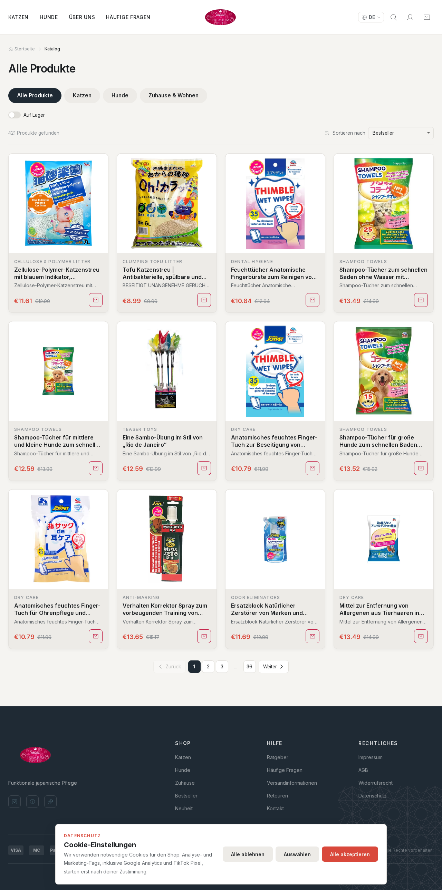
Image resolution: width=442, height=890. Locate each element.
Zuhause (185, 783)
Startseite (25, 48)
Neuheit (184, 808)
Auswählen (297, 854)
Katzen (18, 17)
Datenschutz (372, 796)
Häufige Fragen (128, 17)
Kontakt (275, 808)
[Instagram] (14, 801)
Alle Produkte (35, 95)
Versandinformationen (292, 783)
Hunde (49, 17)
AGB (363, 770)
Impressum (370, 757)
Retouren (277, 796)
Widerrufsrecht (375, 783)
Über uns (82, 17)
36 (249, 666)
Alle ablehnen (248, 854)
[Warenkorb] (427, 17)
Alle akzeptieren (350, 854)
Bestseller (186, 796)
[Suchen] (394, 17)
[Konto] (410, 17)
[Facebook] (32, 801)
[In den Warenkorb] (96, 300)
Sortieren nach (349, 133)
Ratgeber (277, 757)
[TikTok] (50, 801)
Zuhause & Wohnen (173, 95)
